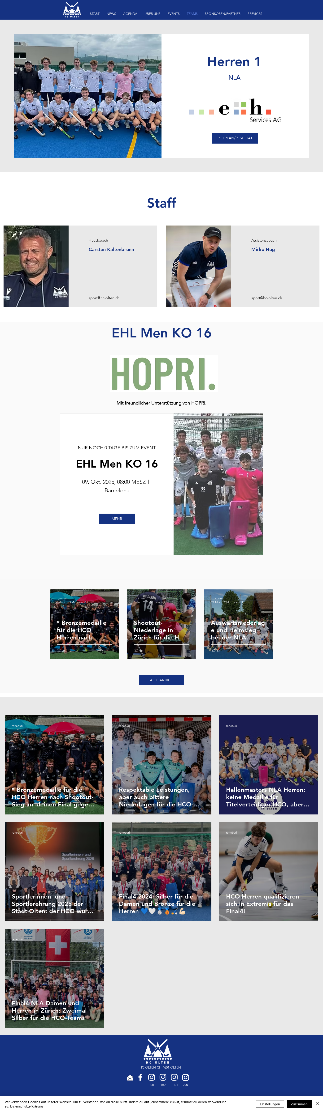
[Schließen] (317, 1104)
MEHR (117, 518)
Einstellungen (270, 1104)
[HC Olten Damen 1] (162, 1077)
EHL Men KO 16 (117, 463)
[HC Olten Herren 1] (174, 1077)
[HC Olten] (151, 1077)
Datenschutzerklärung (26, 1106)
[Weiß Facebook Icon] (140, 1077)
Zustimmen (299, 1104)
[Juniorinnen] (185, 1077)
